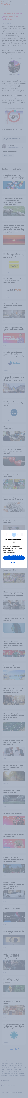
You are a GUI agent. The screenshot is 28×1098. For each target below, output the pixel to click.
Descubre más (14, 552)
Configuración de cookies (14, 555)
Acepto (14, 558)
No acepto (14, 562)
